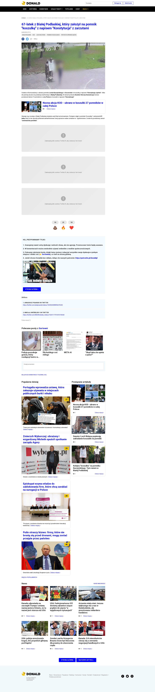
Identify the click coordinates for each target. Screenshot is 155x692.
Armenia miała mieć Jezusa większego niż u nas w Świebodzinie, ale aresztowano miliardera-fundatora (91, 608)
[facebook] (24, 39)
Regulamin (105, 675)
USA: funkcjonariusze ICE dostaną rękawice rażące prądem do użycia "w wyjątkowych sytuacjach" (61, 606)
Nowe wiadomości (99, 583)
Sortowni (43, 328)
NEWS (24, 9)
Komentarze (57, 675)
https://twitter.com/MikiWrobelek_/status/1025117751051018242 (43, 315)
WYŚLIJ (35, 39)
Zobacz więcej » (51, 109)
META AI (68, 352)
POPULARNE (69, 9)
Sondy (84, 675)
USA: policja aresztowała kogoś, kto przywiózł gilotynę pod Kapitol (35, 640)
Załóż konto (128, 3)
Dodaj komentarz (29, 364)
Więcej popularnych (29, 577)
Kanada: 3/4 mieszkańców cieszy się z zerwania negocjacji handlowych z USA (91, 640)
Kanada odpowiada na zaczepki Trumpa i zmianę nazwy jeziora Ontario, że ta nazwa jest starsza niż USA (34, 606)
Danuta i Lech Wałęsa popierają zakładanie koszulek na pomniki (87, 437)
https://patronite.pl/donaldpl (86, 258)
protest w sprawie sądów (68, 34)
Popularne (65, 675)
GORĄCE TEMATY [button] (56, 9)
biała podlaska (26, 34)
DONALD (24, 18)
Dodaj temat (96, 675)
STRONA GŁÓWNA (67, 660)
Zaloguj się (117, 3)
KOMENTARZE (43, 9)
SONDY (78, 9)
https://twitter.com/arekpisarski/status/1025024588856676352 (43, 305)
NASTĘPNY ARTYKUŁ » (86, 660)
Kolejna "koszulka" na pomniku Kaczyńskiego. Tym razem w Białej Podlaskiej (86, 468)
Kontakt (89, 675)
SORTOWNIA (33, 9)
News (50, 675)
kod (34, 34)
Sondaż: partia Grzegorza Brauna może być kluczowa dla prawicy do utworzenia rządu (62, 641)
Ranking (71, 675)
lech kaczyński (41, 34)
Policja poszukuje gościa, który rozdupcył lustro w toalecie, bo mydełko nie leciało (31, 357)
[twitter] (28, 39)
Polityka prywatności (55, 677)
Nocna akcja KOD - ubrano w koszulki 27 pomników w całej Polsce (86, 406)
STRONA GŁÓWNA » (32, 289)
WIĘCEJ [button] (85, 9)
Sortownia (46, 254)
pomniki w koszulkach (53, 34)
